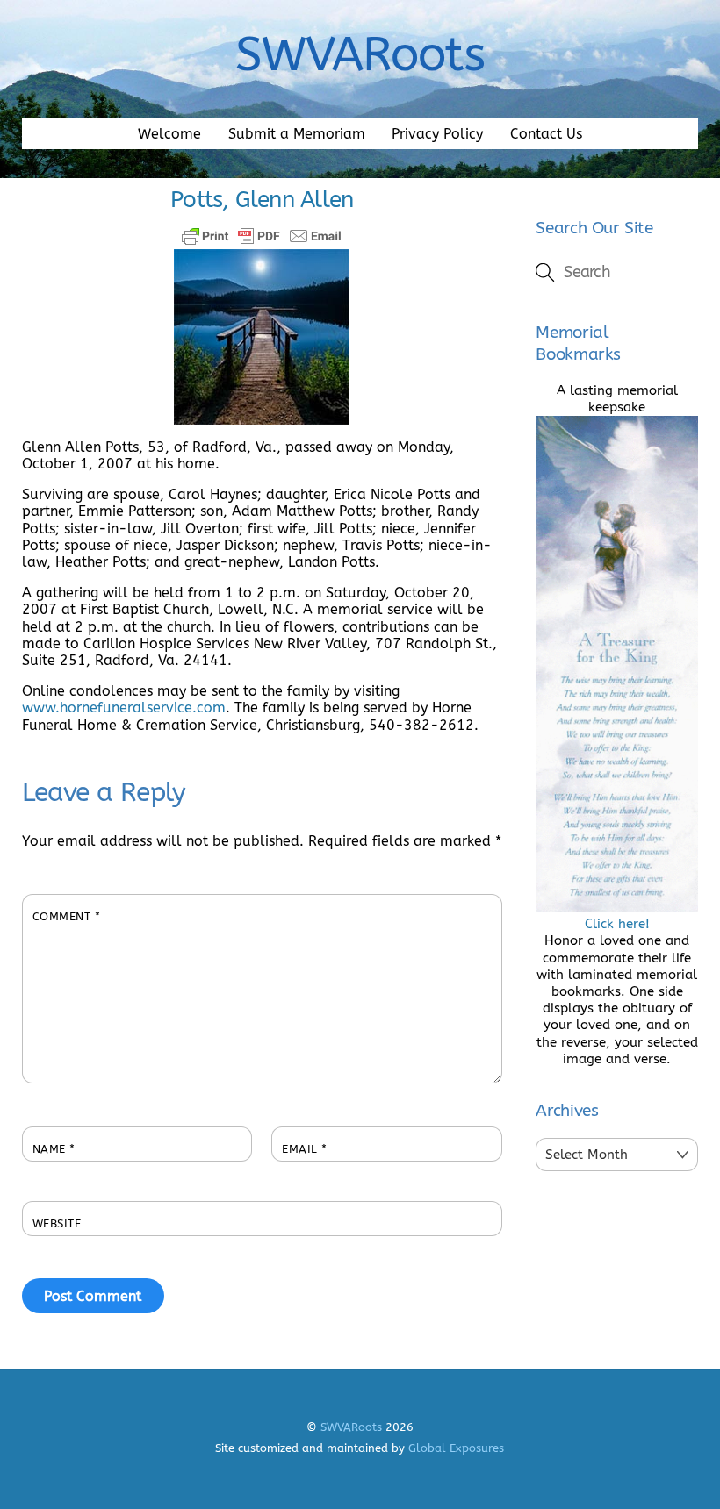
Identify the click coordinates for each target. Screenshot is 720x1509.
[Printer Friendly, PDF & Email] (261, 236)
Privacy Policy (437, 133)
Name (54, 1148)
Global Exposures (456, 1448)
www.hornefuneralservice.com (124, 707)
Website (57, 1223)
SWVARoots (351, 1427)
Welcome (169, 133)
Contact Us (546, 133)
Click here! (617, 924)
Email (305, 1148)
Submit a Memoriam (296, 133)
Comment (66, 916)
